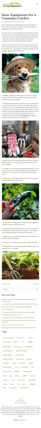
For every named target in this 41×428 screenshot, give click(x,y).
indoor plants (7, 367)
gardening (29, 346)
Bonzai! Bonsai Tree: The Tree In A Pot (12, 315)
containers (30, 338)
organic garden (7, 371)
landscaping (24, 367)
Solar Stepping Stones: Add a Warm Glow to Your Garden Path (19, 327)
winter (4, 388)
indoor (31, 363)
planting (17, 376)
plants (25, 376)
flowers (16, 342)
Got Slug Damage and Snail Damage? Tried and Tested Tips (18, 317)
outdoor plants (27, 371)
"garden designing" (8, 338)
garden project (20, 355)
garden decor (7, 346)
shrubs (5, 384)
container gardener (7, 51)
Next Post (36, 284)
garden (30, 342)
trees (24, 384)
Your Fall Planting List (8, 309)
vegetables (32, 384)
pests (4, 376)
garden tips (29, 359)
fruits (22, 342)
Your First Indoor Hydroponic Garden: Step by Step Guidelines (19, 312)
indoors (16, 367)
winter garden (13, 388)
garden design (18, 346)
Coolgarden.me (23, 420)
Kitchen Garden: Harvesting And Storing (13, 325)
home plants (22, 363)
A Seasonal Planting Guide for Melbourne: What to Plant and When (20, 304)
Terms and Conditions (20, 403)
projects (5, 380)
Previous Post (5, 284)
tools (18, 384)
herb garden (6, 363)
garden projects (8, 359)
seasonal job (21, 380)
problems (32, 376)
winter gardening (24, 388)
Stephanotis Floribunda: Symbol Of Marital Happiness (16, 307)
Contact (20, 399)
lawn (32, 367)
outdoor (17, 371)
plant (10, 376)
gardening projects (22, 351)
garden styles (19, 359)
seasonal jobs (32, 380)
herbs (14, 363)
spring (12, 384)
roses (13, 380)
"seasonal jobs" (20, 338)
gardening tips (7, 355)
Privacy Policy (20, 401)
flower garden (6, 342)
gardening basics (8, 351)
